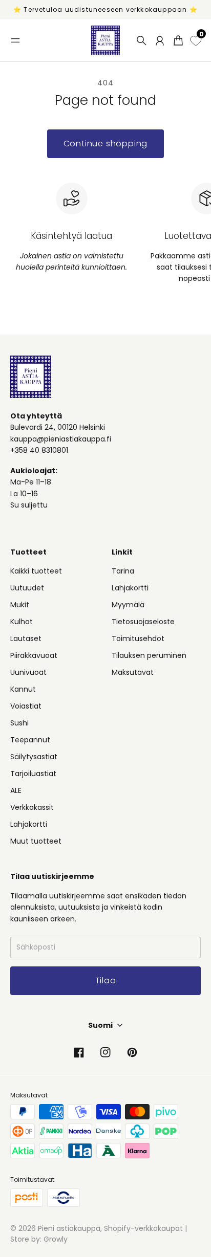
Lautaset (25, 638)
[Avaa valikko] (15, 40)
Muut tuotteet (35, 841)
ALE (16, 790)
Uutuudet (27, 588)
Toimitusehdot (138, 638)
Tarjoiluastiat (33, 773)
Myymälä (128, 605)
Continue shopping (106, 143)
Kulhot (21, 621)
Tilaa (105, 980)
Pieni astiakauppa (69, 1228)
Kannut (23, 689)
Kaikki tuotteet (36, 571)
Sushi (19, 723)
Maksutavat (133, 672)
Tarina (123, 571)
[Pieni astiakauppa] (105, 40)
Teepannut (30, 740)
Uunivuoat (28, 672)
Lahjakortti (28, 824)
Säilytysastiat (33, 757)
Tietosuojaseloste (143, 621)
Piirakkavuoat (33, 655)
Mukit (19, 605)
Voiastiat (25, 706)
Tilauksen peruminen (149, 655)
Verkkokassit (32, 807)
